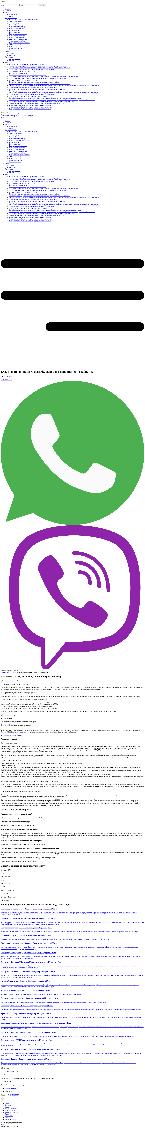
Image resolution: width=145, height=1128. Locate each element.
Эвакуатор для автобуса (17, 41)
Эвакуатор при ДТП (15, 48)
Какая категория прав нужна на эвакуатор (23, 80)
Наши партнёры (10, 1119)
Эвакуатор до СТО (15, 46)
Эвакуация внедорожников (18, 34)
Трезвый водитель (15, 44)
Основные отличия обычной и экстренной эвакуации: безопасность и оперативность (37, 89)
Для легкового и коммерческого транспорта (23, 19)
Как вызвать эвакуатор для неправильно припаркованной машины (31, 69)
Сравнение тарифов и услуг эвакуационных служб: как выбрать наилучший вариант (37, 103)
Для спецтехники (14, 30)
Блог (6, 62)
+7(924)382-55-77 (6, 117)
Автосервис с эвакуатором (18, 39)
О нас (7, 52)
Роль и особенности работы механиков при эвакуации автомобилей (32, 94)
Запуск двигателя (14, 59)
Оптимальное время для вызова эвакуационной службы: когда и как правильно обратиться (39, 84)
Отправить (42, 5)
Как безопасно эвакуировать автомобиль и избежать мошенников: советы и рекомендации (39, 68)
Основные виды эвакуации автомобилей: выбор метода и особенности (33, 87)
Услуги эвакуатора (11, 18)
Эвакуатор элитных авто (17, 37)
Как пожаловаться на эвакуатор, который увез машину (27, 75)
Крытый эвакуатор (15, 50)
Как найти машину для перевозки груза (22, 71)
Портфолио (12, 55)
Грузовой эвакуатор (15, 21)
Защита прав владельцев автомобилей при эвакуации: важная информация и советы (37, 66)
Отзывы (11, 53)
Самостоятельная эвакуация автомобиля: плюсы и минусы (28, 96)
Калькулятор (13, 14)
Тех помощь (9, 57)
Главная (7, 9)
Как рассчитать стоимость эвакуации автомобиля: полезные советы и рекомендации (37, 78)
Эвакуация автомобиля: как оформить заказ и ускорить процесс (30, 107)
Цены (7, 12)
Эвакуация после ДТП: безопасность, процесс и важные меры (30, 109)
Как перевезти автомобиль (18, 73)
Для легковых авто (15, 32)
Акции (11, 16)
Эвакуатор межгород (12, 1112)
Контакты (8, 10)
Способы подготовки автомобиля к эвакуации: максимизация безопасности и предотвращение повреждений (45, 98)
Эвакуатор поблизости (12, 1110)
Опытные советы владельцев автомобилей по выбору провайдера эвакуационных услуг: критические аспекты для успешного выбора (54, 85)
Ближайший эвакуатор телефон (11, 735)
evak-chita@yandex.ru (12, 1088)
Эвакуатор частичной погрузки (19, 43)
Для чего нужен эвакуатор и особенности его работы (26, 64)
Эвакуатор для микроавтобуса (19, 28)
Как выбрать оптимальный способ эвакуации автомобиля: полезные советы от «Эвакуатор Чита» (42, 101)
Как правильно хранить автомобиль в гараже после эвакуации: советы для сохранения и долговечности (44, 76)
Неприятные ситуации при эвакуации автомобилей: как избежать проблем (34, 82)
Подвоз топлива (14, 60)
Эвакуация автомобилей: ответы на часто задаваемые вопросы (30, 105)
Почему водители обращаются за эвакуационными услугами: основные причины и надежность (41, 91)
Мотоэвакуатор (14, 23)
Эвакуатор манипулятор (17, 27)
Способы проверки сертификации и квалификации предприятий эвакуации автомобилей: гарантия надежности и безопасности (52, 100)
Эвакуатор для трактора (17, 35)
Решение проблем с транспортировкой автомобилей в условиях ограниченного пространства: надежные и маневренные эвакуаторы (53, 93)
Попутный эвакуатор (16, 25)
